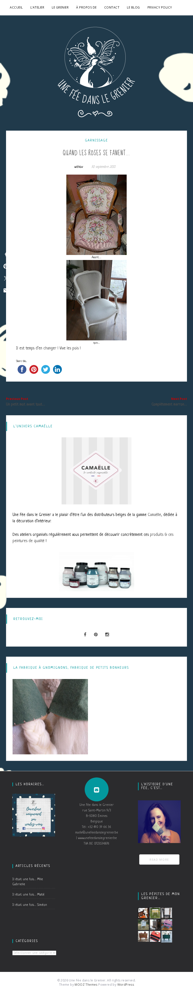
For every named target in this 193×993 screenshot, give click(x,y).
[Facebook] (85, 635)
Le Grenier (60, 7)
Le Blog (133, 7)
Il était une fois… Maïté (28, 895)
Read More (159, 859)
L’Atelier (37, 7)
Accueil (16, 7)
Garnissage (96, 140)
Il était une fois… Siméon (29, 905)
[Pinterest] (96, 635)
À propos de (86, 7)
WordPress (125, 984)
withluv (78, 167)
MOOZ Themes (86, 984)
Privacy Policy (160, 7)
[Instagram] (107, 635)
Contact (112, 7)
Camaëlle (154, 515)
